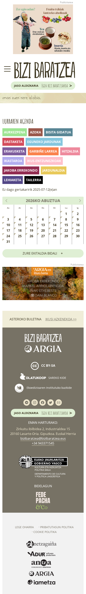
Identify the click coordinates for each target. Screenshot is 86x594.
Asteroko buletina (25, 319)
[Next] (80, 200)
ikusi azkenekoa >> (61, 319)
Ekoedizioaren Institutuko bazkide (49, 388)
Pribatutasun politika (57, 527)
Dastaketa (13, 142)
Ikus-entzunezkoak (44, 161)
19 (31, 230)
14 (54, 225)
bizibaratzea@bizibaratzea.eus (43, 438)
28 (54, 236)
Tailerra (33, 180)
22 (66, 230)
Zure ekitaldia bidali (40, 253)
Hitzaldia (70, 151)
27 (43, 236)
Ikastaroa (13, 161)
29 (66, 236)
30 (78, 236)
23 (78, 230)
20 (43, 230)
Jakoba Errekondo (21, 170)
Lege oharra (24, 527)
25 (20, 236)
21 (54, 230)
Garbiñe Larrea (43, 151)
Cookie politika (45, 532)
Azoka (35, 132)
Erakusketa (14, 151)
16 (78, 225)
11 (20, 225)
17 (8, 230)
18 (20, 230)
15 (66, 225)
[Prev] (6, 200)
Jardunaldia (53, 170)
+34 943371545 (43, 443)
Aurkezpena (14, 132)
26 (31, 236)
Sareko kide (57, 378)
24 (8, 236)
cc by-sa (47, 366)
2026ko (33, 200)
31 (8, 241)
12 (31, 225)
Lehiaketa (12, 180)
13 (43, 225)
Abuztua (50, 200)
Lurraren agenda (17, 121)
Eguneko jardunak (44, 142)
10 (8, 225)
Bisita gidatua (58, 132)
